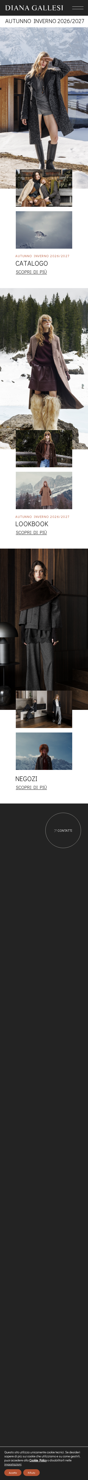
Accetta (13, 1472)
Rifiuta (31, 1472)
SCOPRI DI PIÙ (31, 272)
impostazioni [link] (12, 1464)
